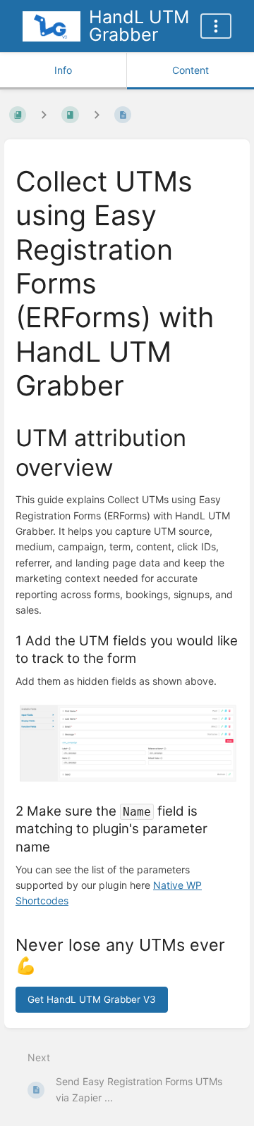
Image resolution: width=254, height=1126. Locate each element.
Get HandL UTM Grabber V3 (92, 999)
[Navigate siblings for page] (96, 115)
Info (63, 70)
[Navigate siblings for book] (43, 115)
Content (190, 70)
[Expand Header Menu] (215, 26)
